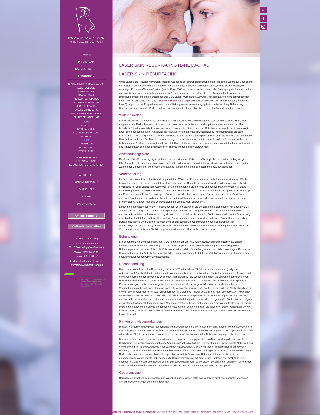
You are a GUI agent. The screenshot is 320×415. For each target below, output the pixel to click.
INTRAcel (86, 136)
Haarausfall (86, 95)
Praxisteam (86, 61)
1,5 (72, 278)
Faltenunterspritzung (86, 133)
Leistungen (86, 76)
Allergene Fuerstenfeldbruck (126, 411)
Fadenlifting (86, 147)
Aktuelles (86, 175)
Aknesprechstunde (86, 98)
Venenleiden (86, 91)
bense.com (206, 412)
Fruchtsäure (86, 144)
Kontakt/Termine (86, 182)
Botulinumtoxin (86, 129)
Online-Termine (86, 215)
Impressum (218, 412)
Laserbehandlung (86, 109)
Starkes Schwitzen (86, 102)
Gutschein (86, 189)
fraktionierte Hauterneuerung (172, 100)
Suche (86, 196)
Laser (86, 140)
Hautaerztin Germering (72, 411)
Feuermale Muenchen (98, 411)
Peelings (86, 125)
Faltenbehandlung (86, 117)
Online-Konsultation (86, 226)
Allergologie (86, 87)
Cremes (86, 122)
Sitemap (242, 412)
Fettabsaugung (86, 161)
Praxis (86, 54)
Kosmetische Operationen (86, 164)
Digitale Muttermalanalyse (86, 84)
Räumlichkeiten (86, 68)
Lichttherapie (86, 106)
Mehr (99, 286)
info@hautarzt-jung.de (90, 261)
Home (122, 55)
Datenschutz (86, 203)
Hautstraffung (86, 157)
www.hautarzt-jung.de (91, 264)
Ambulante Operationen (86, 113)
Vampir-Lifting (86, 151)
